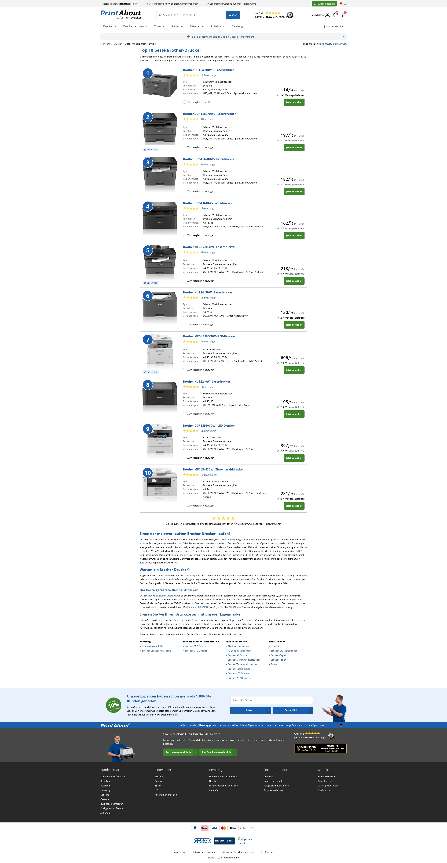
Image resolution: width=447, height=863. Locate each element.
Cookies (269, 852)
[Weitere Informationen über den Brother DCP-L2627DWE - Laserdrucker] (159, 129)
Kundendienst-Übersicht (113, 776)
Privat (249, 710)
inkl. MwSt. (325, 44)
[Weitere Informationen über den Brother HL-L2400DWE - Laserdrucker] (159, 85)
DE (345, 3)
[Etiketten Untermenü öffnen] (203, 26)
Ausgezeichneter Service (276, 785)
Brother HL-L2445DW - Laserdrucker (207, 292)
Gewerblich (291, 710)
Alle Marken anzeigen (166, 794)
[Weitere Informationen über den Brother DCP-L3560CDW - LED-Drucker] (159, 441)
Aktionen (105, 812)
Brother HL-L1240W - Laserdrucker (206, 381)
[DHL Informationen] (252, 828)
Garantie (104, 799)
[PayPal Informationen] (195, 828)
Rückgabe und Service (111, 808)
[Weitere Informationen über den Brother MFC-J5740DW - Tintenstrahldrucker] (159, 485)
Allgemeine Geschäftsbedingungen (240, 852)
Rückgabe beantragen (111, 803)
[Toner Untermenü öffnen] (164, 26)
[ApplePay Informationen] (233, 828)
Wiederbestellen (326, 3)
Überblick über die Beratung (223, 776)
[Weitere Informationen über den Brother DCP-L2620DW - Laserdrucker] (159, 174)
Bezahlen (105, 785)
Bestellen (105, 781)
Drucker (117, 43)
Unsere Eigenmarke (274, 781)
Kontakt (104, 794)
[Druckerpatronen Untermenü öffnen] (147, 26)
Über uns (268, 776)
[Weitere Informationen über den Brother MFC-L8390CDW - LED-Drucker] (159, 351)
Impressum (179, 852)
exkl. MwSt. (341, 44)
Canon (158, 781)
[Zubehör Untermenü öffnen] (224, 26)
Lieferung (105, 790)
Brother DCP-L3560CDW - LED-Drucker (209, 425)
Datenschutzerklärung (203, 852)
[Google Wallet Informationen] (242, 828)
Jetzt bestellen (294, 102)
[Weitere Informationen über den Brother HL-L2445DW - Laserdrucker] (159, 307)
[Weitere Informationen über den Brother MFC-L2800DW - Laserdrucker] (159, 262)
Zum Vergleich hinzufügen (200, 102)
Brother (159, 776)
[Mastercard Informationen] (223, 828)
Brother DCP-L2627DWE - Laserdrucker (209, 114)
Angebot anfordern (274, 790)
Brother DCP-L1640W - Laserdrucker (207, 203)
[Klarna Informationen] (205, 828)
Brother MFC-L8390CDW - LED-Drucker (209, 336)
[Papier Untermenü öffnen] (183, 26)
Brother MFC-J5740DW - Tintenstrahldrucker (213, 469)
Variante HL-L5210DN (198, 607)
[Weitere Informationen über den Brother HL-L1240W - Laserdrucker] (159, 397)
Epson (158, 785)
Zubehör (213, 790)
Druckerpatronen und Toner (224, 785)
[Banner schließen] (343, 37)
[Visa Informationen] (214, 828)
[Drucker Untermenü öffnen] (116, 26)
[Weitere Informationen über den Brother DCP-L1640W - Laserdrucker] (159, 218)
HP (156, 790)
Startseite (105, 43)
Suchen (233, 14)
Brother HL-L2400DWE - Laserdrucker (208, 70)
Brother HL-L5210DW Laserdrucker (162, 595)
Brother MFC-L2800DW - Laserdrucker (209, 247)
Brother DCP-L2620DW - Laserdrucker (208, 159)
